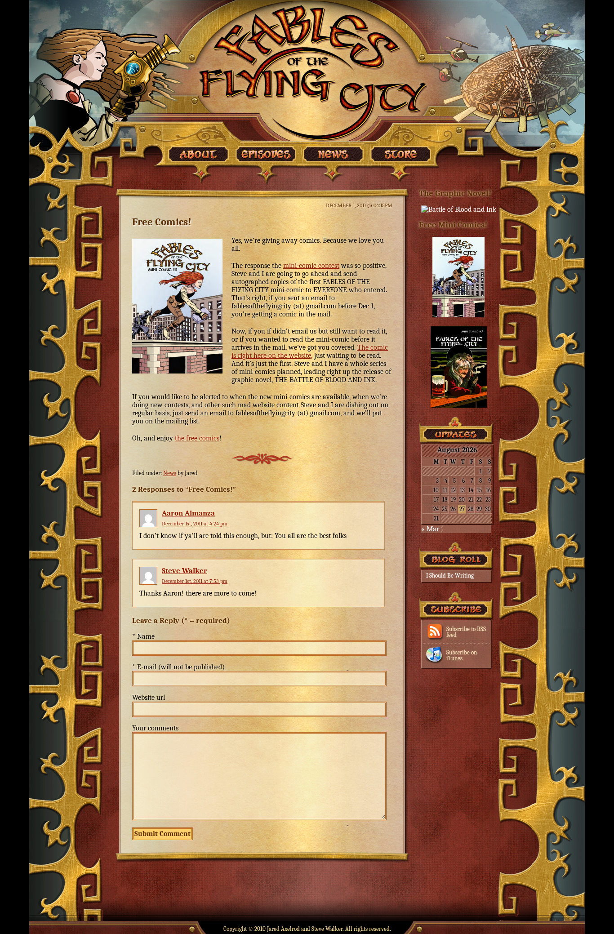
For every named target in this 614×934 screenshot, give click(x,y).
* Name (143, 636)
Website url (148, 698)
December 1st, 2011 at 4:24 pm (194, 523)
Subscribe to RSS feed (466, 632)
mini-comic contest (311, 266)
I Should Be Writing (450, 575)
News (169, 473)
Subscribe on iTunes (461, 655)
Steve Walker (184, 570)
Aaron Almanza (188, 513)
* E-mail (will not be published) (178, 667)
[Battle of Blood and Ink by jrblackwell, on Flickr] (458, 209)
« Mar (430, 529)
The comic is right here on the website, (309, 351)
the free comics (197, 438)
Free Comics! (161, 222)
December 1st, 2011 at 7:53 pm (194, 581)
